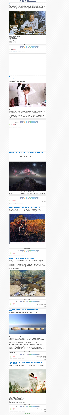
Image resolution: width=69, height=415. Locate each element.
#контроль (39, 125)
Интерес (11, 51)
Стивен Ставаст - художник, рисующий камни (21, 258)
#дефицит (40, 357)
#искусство (38, 303)
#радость (44, 408)
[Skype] (32, 47)
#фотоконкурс (40, 200)
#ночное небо (44, 201)
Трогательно (19, 51)
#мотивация (41, 408)
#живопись (44, 253)
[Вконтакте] (23, 47)
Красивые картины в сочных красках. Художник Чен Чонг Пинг (26, 207)
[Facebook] (21, 47)
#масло (45, 304)
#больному (44, 409)
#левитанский (44, 49)
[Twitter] (34, 47)
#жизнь (38, 408)
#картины (38, 304)
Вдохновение (15, 51)
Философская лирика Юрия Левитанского (20, 3)
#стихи (41, 409)
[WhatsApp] (30, 47)
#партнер (41, 356)
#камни (45, 303)
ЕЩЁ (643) (27, 413)
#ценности (44, 356)
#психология (38, 356)
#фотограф (44, 200)
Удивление (23, 51)
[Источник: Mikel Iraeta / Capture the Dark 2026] (27, 190)
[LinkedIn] (38, 47)
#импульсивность (43, 125)
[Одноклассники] (24, 47)
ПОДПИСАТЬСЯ (33, 1)
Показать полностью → (27, 44)
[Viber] (28, 47)
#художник (41, 303)
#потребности (44, 357)
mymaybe (44, 305)
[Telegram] (26, 47)
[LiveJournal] (36, 47)
